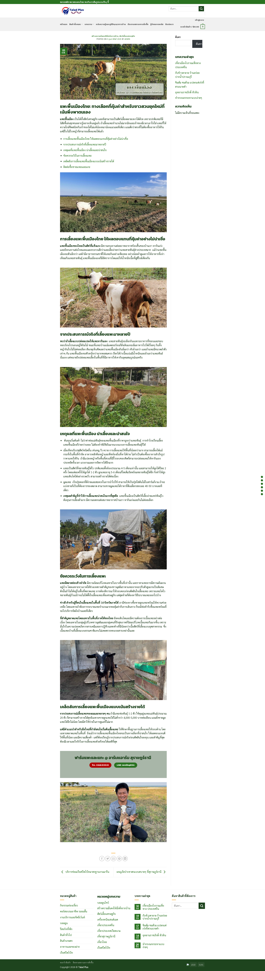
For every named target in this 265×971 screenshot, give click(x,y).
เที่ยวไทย (102, 942)
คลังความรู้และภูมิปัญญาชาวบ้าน (111, 24)
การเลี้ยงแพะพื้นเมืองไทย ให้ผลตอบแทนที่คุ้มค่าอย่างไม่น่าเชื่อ (95, 138)
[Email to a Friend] (113, 858)
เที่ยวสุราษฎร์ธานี (106, 936)
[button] (199, 20)
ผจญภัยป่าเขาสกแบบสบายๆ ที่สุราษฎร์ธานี (139, 871)
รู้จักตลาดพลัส (156, 24)
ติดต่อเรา (169, 24)
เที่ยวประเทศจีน (105, 925)
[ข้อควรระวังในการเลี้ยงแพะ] (262, 487)
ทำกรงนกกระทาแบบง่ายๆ (188, 97)
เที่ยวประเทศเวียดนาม (108, 930)
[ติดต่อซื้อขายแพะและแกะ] (262, 494)
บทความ (88, 24)
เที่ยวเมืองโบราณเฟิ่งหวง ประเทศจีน (153, 907)
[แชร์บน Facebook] (101, 858)
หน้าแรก (63, 24)
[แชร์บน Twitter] (107, 858)
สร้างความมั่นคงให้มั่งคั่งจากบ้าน (105, 36)
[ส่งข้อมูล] (201, 8)
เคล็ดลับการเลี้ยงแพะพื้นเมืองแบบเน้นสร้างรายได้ (88, 161)
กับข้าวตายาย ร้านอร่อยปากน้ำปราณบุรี (155, 917)
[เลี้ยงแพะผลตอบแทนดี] (262, 477)
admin (127, 39)
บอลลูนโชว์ (103, 902)
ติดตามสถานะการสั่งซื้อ (138, 24)
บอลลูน (64, 923)
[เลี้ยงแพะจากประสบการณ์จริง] (262, 480)
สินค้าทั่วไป (66, 935)
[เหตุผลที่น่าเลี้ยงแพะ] (262, 484)
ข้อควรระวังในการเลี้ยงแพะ (77, 155)
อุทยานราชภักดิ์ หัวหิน (187, 92)
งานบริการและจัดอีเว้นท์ (72, 917)
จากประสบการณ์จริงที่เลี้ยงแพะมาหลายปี (84, 144)
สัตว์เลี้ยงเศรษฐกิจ (127, 36)
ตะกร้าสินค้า (65, 962)
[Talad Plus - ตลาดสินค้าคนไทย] (72, 11)
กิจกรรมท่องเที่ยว (69, 905)
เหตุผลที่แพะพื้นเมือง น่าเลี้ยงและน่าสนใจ (85, 150)
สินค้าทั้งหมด (75, 24)
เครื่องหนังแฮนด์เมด (107, 919)
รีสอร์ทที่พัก (66, 929)
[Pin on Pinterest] (119, 858)
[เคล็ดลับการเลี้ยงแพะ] (262, 491)
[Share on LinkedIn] (125, 858)
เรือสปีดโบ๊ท (66, 952)
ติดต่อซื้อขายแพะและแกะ (76, 166)
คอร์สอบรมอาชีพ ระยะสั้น (73, 911)
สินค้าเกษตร (66, 940)
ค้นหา (178, 36)
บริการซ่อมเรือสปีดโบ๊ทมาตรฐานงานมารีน (87, 871)
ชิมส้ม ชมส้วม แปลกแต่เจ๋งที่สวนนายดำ (154, 927)
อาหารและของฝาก (70, 946)
